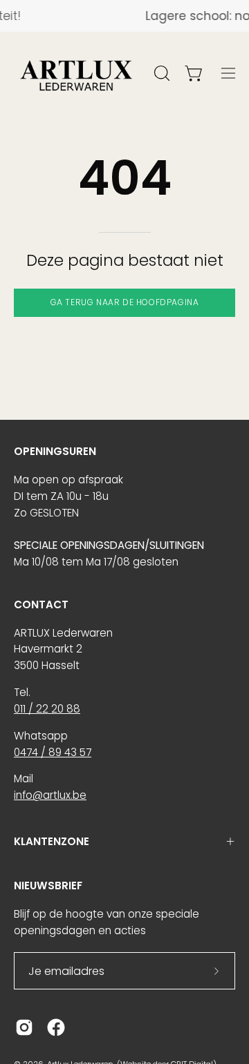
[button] (160, 73)
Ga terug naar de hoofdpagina (124, 302)
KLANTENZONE (51, 841)
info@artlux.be (50, 795)
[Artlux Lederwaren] (76, 73)
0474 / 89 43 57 (52, 752)
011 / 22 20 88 (47, 709)
